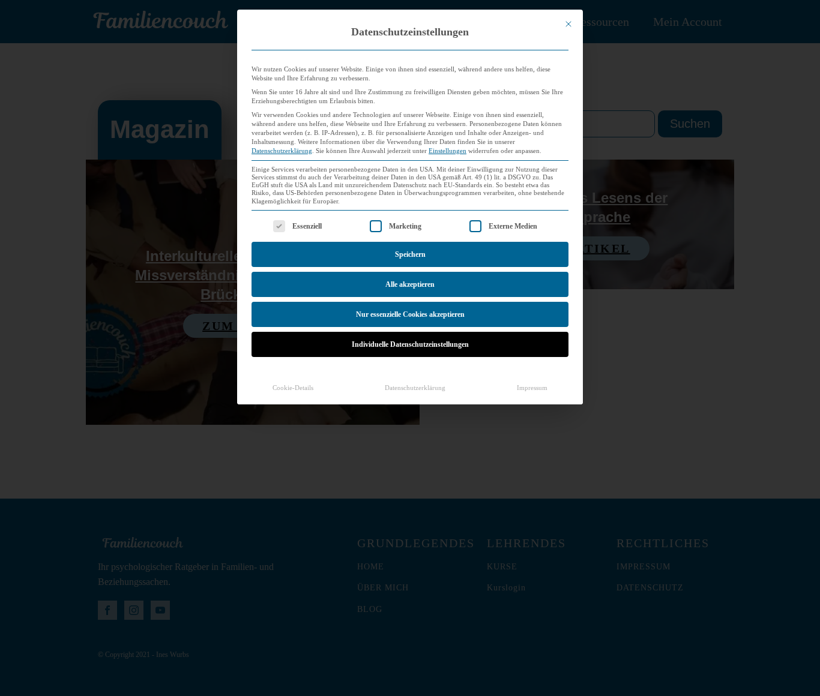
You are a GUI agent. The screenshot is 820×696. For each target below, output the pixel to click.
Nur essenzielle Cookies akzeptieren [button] (410, 314)
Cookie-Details (293, 388)
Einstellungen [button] (447, 151)
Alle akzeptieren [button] (410, 284)
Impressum (532, 388)
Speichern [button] (410, 254)
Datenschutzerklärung (282, 151)
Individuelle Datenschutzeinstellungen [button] (410, 344)
